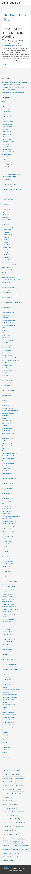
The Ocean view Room (8, 699)
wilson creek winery (7, 755)
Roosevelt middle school (8, 569)
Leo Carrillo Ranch (6, 420)
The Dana (4, 687)
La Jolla (4, 400)
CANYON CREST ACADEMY (9, 177)
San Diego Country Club (8, 589)
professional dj (15, 815)
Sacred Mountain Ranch (8, 574)
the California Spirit (7, 677)
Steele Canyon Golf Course (9, 667)
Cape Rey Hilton (6, 179)
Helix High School (6, 342)
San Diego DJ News (7, 43)
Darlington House (6, 219)
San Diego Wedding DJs (11, 834)
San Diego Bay (6, 576)
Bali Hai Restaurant (7, 139)
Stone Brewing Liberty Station (10, 669)
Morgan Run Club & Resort (9, 478)
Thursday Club (6, 709)
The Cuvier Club (6, 684)
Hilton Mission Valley (7, 355)
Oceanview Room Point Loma (9, 521)
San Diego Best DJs (7, 579)
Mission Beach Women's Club (9, 471)
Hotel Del (4, 373)
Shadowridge (5, 646)
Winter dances (5, 757)
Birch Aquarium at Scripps (9, 151)
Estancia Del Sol (6, 282)
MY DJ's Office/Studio (7, 493)
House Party (5, 375)
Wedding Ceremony (16, 842)
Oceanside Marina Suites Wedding (11, 516)
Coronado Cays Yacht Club (9, 199)
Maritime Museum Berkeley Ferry (10, 456)
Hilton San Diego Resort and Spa (10, 360)
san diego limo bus (18, 43)
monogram (6, 785)
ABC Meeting (5, 109)
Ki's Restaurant (6, 385)
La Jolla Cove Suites (7, 403)
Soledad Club (5, 654)
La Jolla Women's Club (8, 413)
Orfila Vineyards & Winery (8, 523)
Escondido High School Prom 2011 (11, 280)
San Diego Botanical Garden (9, 581)
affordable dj (6, 770)
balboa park (5, 129)
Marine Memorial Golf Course (9, 453)
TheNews (14, 45)
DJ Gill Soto (5, 242)
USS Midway (5, 732)
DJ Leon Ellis (5, 252)
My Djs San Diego (8, 797)
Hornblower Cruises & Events (9, 370)
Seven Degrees (6, 644)
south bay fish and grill (8, 659)
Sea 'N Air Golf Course (8, 634)
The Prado (4, 702)
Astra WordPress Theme (15, 870)
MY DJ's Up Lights (6, 496)
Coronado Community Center (9, 202)
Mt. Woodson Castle (7, 481)
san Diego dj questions (8, 599)
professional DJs (7, 819)
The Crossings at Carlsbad (9, 682)
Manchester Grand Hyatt (8, 445)
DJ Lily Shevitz (6, 254)
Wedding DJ (7, 845)
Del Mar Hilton (5, 224)
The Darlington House (7, 692)
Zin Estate (4, 760)
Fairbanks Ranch (6, 292)
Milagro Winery (6, 466)
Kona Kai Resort (6, 388)
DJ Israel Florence (6, 244)
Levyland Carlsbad (7, 428)
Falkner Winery (6, 297)
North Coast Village (7, 506)
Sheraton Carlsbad (7, 649)
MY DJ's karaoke (6, 486)
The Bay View (5, 674)
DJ (25, 774)
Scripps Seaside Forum (8, 629)
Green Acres (5, 317)
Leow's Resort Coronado (8, 423)
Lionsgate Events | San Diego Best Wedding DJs (14, 82)
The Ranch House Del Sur (8, 704)
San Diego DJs (11, 2)
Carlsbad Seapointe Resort (9, 182)
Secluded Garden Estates (8, 642)
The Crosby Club (6, 679)
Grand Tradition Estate (8, 312)
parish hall (4, 538)
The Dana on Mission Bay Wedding (11, 689)
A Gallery (4, 106)
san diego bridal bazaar (8, 584)
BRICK (3, 159)
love (24, 782)
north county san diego (9, 811)
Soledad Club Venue (7, 657)
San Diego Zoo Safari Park (9, 619)
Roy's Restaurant (6, 571)
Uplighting (21, 838)
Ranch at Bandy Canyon (8, 559)
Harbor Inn (4, 330)
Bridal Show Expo (6, 166)
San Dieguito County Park (8, 621)
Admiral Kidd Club (6, 116)
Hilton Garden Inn (6, 350)
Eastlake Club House (7, 267)
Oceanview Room (6, 518)
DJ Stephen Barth (6, 259)
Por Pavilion (5, 551)
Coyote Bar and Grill (7, 212)
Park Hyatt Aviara (6, 541)
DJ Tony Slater (6, 262)
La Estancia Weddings (7, 395)
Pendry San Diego (6, 543)
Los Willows (5, 440)
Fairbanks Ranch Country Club (10, 295)
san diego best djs (8, 822)
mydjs (19, 789)
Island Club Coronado (7, 380)
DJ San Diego (19, 778)
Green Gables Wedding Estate (10, 320)
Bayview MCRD (6, 146)
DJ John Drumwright (7, 247)
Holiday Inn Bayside (7, 365)
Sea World (4, 636)
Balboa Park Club (6, 131)
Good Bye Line (6, 305)
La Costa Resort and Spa (8, 390)
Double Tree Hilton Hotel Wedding (11, 264)
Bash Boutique (5, 144)
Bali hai (4, 136)
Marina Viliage (5, 448)
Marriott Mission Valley (8, 458)
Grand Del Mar (5, 307)
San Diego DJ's (8, 826)
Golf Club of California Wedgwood (11, 302)
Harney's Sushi (6, 335)
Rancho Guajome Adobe (8, 564)
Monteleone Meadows (7, 476)
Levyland (4, 425)
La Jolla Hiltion (5, 405)
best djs (5, 774)
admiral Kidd (5, 114)
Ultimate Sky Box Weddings (9, 724)
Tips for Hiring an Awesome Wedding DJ (12, 84)
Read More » (5, 65)
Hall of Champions (6, 322)
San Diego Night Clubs (8, 604)
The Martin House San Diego (9, 694)
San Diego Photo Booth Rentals (10, 609)
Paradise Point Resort (7, 536)
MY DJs (6, 793)
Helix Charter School (7, 340)
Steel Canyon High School (9, 664)
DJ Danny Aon (5, 237)
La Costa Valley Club (7, 393)
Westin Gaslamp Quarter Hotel (10, 750)
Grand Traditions (6, 315)
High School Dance (7, 345)
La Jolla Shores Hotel (7, 408)
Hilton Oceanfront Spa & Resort (10, 357)
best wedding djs (16, 774)
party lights (21, 811)
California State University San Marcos (12, 174)
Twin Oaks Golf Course (8, 719)
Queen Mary (5, 553)
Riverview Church (6, 566)
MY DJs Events (17, 793)
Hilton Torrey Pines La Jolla (9, 363)
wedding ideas (7, 857)
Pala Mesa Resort (6, 528)
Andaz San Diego (6, 119)
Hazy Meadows (6, 337)
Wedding (5, 841)
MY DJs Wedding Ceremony (10, 804)
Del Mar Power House (7, 227)
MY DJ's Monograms (7, 491)
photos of (5, 815)
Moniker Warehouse (7, 473)
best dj (25, 770)
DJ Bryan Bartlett (6, 232)
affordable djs (17, 770)
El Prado (4, 275)
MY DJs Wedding (9, 801)
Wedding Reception (9, 860)
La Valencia (5, 415)
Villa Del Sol (5, 737)
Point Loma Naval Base (8, 549)
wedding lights (19, 856)
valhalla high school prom (8, 735)
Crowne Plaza (5, 214)
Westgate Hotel (6, 747)
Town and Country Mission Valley (10, 714)
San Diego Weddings (9, 838)
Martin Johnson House (8, 460)
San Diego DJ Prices (7, 596)
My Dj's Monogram (7, 488)
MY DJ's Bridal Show (7, 483)
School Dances (6, 624)
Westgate (4, 745)
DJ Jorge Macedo (6, 249)
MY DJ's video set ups (7, 498)
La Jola (4, 398)
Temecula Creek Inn (7, 672)
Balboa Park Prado (7, 134)
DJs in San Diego (8, 782)
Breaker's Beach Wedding (8, 156)
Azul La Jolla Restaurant (8, 121)
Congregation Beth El (7, 197)
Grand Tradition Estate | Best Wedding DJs (13, 92)
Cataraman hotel (6, 192)
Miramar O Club (6, 468)
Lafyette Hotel (5, 418)
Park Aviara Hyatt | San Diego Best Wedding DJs (14, 87)
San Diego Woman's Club (8, 614)
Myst (3, 503)
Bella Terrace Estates (7, 149)
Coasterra (4, 194)
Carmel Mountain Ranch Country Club (12, 189)
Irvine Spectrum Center (8, 378)
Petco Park (5, 546)
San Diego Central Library (8, 586)
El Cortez (4, 272)
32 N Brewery (5, 104)
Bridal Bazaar (5, 161)
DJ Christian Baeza (7, 234)
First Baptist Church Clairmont (10, 300)
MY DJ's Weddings (6, 501)
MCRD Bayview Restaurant (9, 463)
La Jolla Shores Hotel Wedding (10, 410)
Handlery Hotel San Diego (8, 325)
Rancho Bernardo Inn (7, 561)
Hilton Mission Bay (6, 352)
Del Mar (4, 222)
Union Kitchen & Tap (7, 727)
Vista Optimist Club (7, 739)
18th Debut (5, 101)
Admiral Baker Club (7, 111)
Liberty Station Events (8, 433)
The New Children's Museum (9, 697)
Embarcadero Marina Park (9, 277)
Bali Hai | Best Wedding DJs (9, 89)
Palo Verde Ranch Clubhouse (9, 531)
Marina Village (5, 450)
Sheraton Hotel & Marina (8, 652)
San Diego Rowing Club (8, 611)
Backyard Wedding (7, 124)
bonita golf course (6, 154)
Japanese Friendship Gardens (9, 383)
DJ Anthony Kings (6, 229)
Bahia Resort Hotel (7, 126)
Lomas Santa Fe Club (7, 438)
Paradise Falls (5, 533)
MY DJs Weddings (9, 808)
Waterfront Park (6, 742)
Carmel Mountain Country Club (10, 187)
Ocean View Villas (6, 511)
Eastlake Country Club (8, 270)
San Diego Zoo (6, 616)
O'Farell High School (7, 508)
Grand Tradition (6, 310)
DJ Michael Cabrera (7, 257)
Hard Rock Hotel (6, 332)
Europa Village (5, 290)
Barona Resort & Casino (8, 141)
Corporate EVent (6, 209)
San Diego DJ (5, 591)
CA (2, 172)
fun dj (18, 782)
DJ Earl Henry (5, 239)
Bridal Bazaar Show (7, 164)
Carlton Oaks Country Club (9, 184)
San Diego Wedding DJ (10, 830)
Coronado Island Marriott (8, 207)
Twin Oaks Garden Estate (8, 717)
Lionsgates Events (6, 435)
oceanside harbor (6, 513)
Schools (4, 626)
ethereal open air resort (8, 287)
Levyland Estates (6, 430)
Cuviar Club (5, 217)
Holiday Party (5, 367)
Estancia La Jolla (6, 285)
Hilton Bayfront (6, 347)
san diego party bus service (9, 606)
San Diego (18, 819)
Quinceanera (5, 556)
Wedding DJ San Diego (20, 849)
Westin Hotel (5, 752)
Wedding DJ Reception (21, 845)
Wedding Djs (6, 849)
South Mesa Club (6, 662)
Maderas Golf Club (7, 443)
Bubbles (4, 169)
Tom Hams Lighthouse (8, 712)
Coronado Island (6, 204)
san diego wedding (21, 826)
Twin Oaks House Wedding (9, 722)
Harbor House (5, 327)
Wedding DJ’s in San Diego (11, 853)
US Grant (4, 729)
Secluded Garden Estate (8, 639)
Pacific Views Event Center (9, 526)
